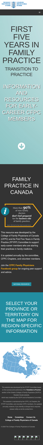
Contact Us (30, 417)
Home (10, 417)
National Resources (21, 284)
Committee (19, 417)
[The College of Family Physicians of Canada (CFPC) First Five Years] (14, 4)
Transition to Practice (33, 390)
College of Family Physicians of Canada (21, 420)
